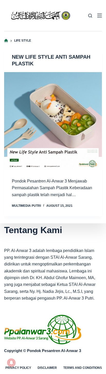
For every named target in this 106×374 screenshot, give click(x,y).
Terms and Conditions (82, 368)
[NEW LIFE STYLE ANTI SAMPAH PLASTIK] (53, 121)
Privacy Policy (18, 368)
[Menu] (99, 15)
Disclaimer (47, 368)
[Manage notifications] (11, 362)
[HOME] (6, 41)
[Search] (90, 16)
